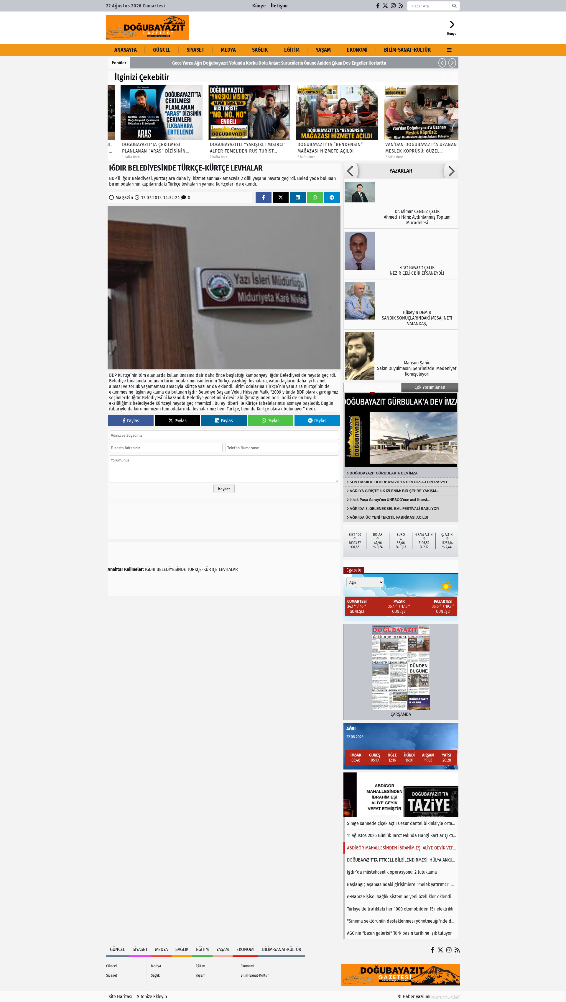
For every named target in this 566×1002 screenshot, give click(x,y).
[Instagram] (393, 6)
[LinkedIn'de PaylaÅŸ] (298, 197)
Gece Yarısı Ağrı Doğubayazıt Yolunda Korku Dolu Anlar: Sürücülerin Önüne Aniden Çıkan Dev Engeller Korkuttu (242, 63)
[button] (442, 63)
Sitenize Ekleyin (152, 996)
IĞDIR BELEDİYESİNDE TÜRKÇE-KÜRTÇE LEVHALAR (191, 569)
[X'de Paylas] (280, 197)
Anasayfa (125, 50)
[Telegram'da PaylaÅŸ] (332, 197)
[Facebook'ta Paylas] (263, 197)
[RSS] (401, 6)
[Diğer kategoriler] (449, 50)
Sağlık (260, 50)
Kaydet (224, 489)
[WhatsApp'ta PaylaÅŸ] (315, 197)
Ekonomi (357, 50)
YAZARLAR (400, 171)
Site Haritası (120, 996)
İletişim (279, 6)
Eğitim (292, 50)
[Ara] (454, 5)
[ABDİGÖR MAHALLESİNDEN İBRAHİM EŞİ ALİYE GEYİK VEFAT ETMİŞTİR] (400, 794)
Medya (228, 50)
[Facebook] (378, 6)
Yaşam (323, 50)
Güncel (161, 50)
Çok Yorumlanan (429, 387)
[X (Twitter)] (385, 6)
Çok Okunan (372, 387)
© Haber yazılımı (415, 996)
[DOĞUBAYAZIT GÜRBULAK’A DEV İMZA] (400, 430)
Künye (259, 6)
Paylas (133, 420)
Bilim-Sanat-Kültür (407, 50)
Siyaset (195, 50)
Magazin (124, 197)
